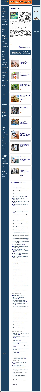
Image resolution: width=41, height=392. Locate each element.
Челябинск (3, 142)
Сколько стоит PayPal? (17, 244)
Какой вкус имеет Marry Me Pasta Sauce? (21, 201)
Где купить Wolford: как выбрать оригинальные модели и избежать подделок (20, 376)
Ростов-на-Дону (4, 143)
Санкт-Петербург (4, 130)
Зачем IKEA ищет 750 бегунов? (19, 354)
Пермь (3, 148)
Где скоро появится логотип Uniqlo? (20, 362)
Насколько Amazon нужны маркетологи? (21, 215)
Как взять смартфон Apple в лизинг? (20, 223)
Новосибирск (4, 132)
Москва (3, 129)
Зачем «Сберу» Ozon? (17, 295)
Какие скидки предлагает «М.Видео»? (20, 372)
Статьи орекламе (4, 35)
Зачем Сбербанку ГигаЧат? (18, 196)
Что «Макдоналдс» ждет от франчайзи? (21, 285)
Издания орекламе (4, 97)
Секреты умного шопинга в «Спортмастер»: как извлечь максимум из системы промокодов (20, 366)
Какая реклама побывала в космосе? (20, 309)
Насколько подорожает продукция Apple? (21, 270)
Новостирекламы (4, 9)
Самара (3, 137)
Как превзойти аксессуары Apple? (20, 306)
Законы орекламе (4, 112)
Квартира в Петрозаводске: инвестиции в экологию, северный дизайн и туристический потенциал (21, 357)
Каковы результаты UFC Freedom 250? (21, 204)
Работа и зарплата (36, 34)
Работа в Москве (36, 31)
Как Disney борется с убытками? (19, 221)
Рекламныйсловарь (4, 93)
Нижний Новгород (5, 134)
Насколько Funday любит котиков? (20, 188)
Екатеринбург (4, 135)
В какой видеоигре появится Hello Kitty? (21, 336)
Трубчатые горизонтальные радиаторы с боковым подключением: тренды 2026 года (21, 290)
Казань (3, 140)
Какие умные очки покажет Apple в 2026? (21, 345)
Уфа (2, 145)
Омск (2, 168)
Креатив (3, 108)
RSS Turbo (3, 370)
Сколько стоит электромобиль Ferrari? (20, 303)
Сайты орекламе (4, 101)
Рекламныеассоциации (4, 105)
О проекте (4, 119)
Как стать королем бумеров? (18, 214)
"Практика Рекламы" (28, 47)
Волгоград (3, 147)
